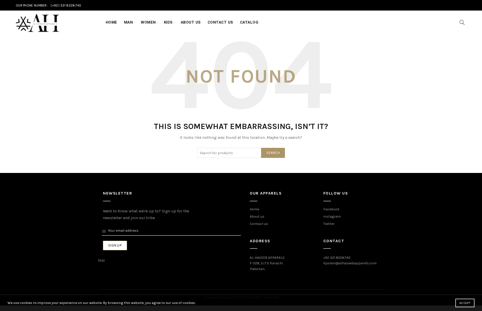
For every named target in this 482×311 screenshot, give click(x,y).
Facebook (331, 209)
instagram (332, 216)
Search (273, 153)
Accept (464, 303)
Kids (168, 22)
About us (257, 216)
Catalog (249, 22)
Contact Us (220, 22)
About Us (191, 22)
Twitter (329, 224)
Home (111, 22)
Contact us (259, 224)
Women (148, 22)
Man (128, 22)
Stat (101, 260)
